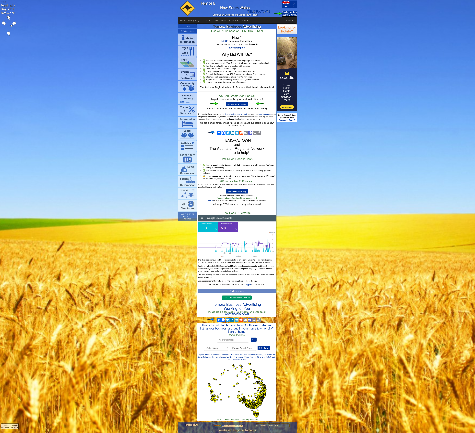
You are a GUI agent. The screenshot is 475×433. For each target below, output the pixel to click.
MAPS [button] (244, 20)
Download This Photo (9, 428)
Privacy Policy (274, 425)
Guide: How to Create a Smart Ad (237, 297)
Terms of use (261, 425)
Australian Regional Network (236, 114)
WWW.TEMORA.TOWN (237, 314)
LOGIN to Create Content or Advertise (187, 216)
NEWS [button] (289, 20)
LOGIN (210, 200)
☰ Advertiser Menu (236, 291)
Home (183, 20)
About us (285, 425)
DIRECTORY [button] (219, 20)
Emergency (193, 20)
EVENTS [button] (233, 20)
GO (253, 339)
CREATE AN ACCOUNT (236, 104)
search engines (265, 114)
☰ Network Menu (187, 31)
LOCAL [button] (206, 20)
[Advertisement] (287, 161)
